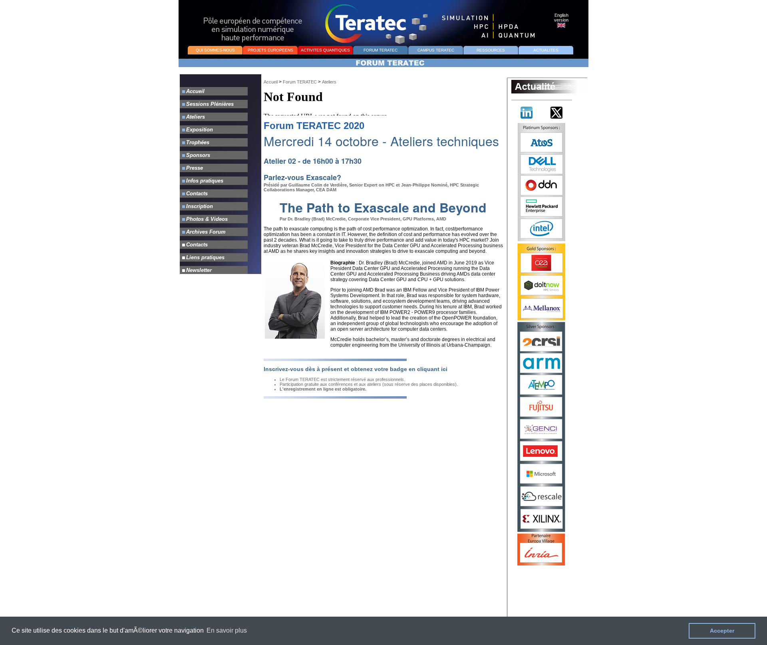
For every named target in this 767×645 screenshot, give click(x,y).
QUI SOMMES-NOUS (215, 50)
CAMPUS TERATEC (435, 50)
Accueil (271, 81)
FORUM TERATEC (380, 50)
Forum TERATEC (300, 81)
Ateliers (329, 81)
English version (561, 17)
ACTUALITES (545, 50)
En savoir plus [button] (227, 630)
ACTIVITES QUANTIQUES (325, 50)
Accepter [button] (722, 630)
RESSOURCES (491, 50)
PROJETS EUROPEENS (270, 50)
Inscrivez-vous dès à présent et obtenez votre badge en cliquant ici (355, 369)
